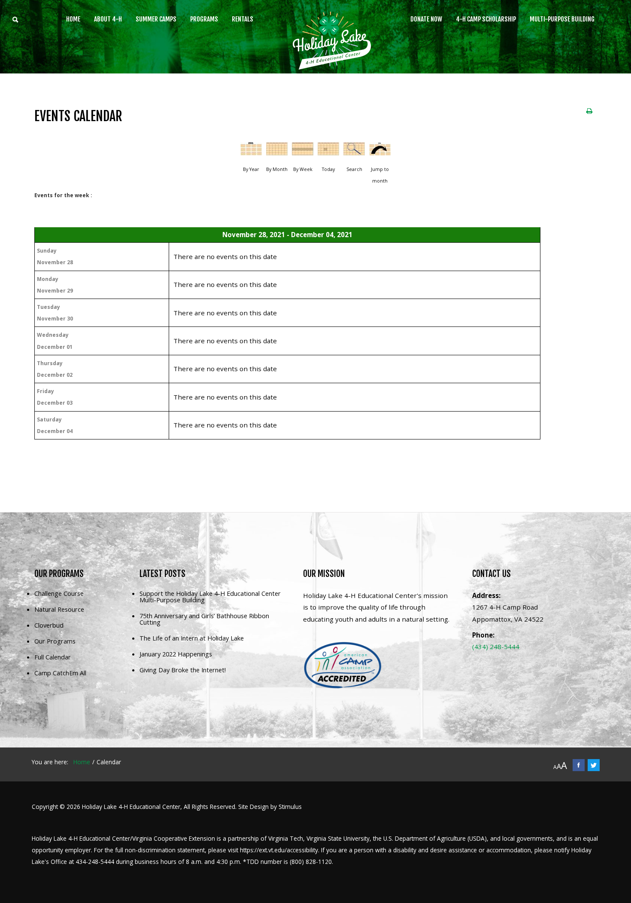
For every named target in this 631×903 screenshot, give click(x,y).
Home (73, 19)
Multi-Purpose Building (562, 19)
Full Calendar (52, 657)
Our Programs (55, 641)
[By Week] (302, 152)
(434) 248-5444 (495, 646)
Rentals (242, 19)
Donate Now (426, 19)
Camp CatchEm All (60, 673)
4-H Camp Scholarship (486, 19)
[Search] (354, 152)
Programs (204, 19)
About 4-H (108, 19)
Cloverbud (49, 625)
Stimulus (290, 806)
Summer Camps (156, 19)
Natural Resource (59, 609)
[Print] (589, 111)
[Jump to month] (380, 152)
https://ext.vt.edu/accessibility (279, 850)
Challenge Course (59, 594)
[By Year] (251, 152)
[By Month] (277, 152)
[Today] (328, 152)
